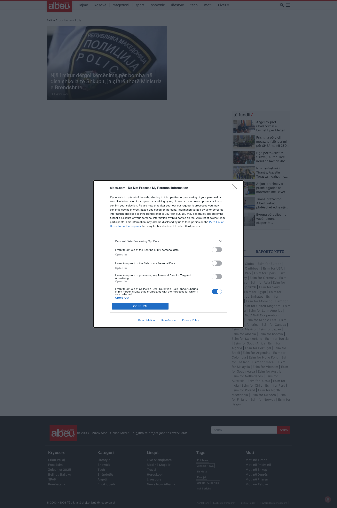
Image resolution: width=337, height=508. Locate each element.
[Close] (236, 188)
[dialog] (168, 254)
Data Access (168, 320)
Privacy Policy (190, 320)
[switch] (217, 249)
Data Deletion (146, 320)
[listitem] (168, 241)
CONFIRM (140, 306)
